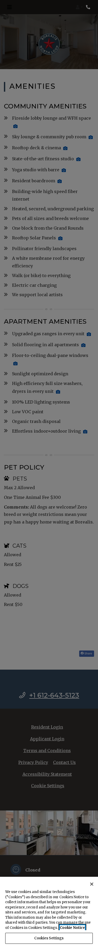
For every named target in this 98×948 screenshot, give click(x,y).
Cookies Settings (49, 938)
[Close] (91, 884)
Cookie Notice (72, 927)
